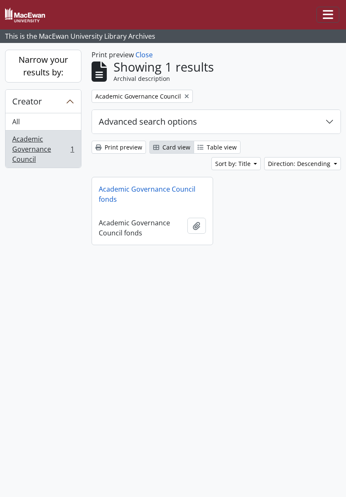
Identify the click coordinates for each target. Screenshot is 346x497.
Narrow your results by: (43, 66)
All (16, 121)
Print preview (122, 147)
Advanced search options (148, 121)
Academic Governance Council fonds (147, 194)
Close (144, 54)
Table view (221, 147)
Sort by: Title (233, 164)
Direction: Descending (300, 164)
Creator (27, 101)
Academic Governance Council (43, 149)
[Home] (28, 15)
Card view (175, 147)
